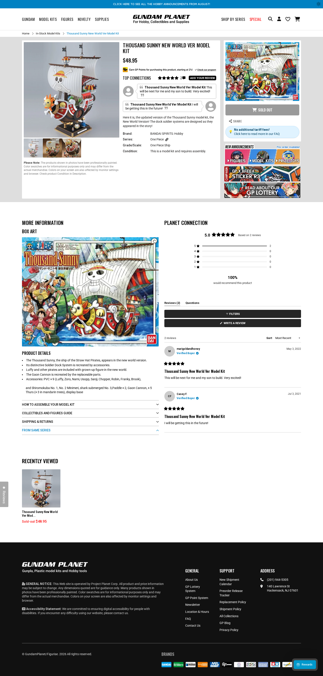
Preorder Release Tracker (231, 593)
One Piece (157, 139)
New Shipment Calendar (229, 582)
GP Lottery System (192, 589)
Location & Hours (197, 611)
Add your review (202, 78)
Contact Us (192, 625)
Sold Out (265, 110)
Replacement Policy (233, 602)
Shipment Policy (230, 609)
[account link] (279, 19)
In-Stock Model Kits (48, 33)
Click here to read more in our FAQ (257, 134)
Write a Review (235, 324)
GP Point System (196, 598)
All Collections (229, 616)
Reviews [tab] (172, 303)
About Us (191, 579)
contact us (120, 613)
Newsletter (192, 604)
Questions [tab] (192, 303)
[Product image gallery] (71, 90)
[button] (298, 19)
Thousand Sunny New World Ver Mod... (40, 513)
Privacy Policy (229, 630)
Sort (269, 338)
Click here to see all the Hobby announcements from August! (161, 4)
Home (25, 33)
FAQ (188, 618)
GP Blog (225, 623)
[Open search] (270, 19)
